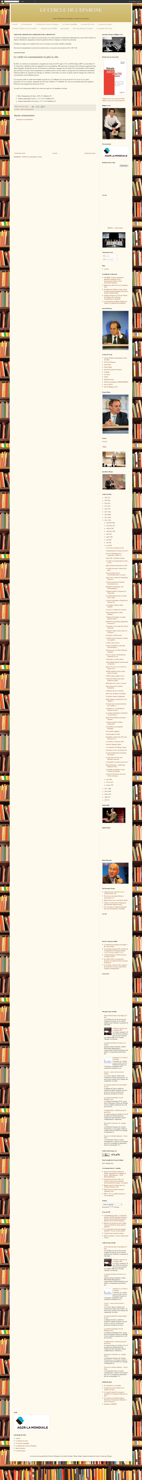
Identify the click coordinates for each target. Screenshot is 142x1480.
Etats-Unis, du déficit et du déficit (116, 694)
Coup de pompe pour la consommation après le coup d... (116, 574)
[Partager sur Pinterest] (44, 107)
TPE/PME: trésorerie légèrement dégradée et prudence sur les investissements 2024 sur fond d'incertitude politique (113, 280)
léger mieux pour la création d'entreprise (114, 687)
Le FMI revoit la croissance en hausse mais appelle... (117, 639)
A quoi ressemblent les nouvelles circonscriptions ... (115, 646)
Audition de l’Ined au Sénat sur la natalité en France (114, 1389)
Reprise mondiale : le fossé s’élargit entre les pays (116, 1236)
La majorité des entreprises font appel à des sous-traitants (115, 945)
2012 (106, 520)
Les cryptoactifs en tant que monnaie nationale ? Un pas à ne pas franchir (115, 1230)
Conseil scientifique (45, 44)
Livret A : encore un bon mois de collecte (114, 1073)
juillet (108, 537)
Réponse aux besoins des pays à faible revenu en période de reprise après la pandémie (115, 1225)
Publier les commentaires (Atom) (32, 157)
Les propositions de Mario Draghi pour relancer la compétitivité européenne (115, 302)
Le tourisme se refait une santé (115, 741)
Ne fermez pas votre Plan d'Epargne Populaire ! (116, 651)
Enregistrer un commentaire (24, 119)
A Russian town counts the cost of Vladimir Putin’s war (114, 893)
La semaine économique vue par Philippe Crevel (113, 1098)
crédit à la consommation (27, 109)
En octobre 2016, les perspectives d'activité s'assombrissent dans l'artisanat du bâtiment (116, 961)
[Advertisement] (54, 136)
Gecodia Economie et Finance (113, 370)
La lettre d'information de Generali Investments (116, 754)
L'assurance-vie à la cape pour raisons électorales (117, 627)
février (108, 782)
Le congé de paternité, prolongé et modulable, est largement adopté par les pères (115, 1394)
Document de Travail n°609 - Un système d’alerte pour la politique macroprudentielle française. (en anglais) (116, 1181)
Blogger (109, 1456)
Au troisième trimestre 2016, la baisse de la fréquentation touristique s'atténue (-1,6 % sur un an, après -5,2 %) (116, 950)
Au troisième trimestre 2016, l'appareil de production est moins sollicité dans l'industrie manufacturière (115, 966)
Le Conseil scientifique (69, 24)
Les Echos (107, 374)
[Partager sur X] (40, 107)
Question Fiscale (109, 379)
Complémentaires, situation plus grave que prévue (115, 1111)
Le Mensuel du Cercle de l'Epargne (47, 24)
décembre (109, 523)
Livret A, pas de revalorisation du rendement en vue (116, 655)
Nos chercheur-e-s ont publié (112, 1385)
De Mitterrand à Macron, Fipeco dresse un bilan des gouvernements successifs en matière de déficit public (116, 291)
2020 (106, 497)
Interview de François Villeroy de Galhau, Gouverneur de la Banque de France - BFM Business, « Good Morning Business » (115, 1174)
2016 (106, 509)
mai (107, 542)
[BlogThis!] (38, 107)
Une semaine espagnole (112, 731)
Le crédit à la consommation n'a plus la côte (116, 562)
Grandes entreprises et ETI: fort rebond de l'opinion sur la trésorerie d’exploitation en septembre (115, 297)
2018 (106, 503)
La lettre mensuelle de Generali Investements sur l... (115, 583)
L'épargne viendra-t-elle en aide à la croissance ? (116, 631)
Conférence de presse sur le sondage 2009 (120, 1029)
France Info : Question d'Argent (115, 558)
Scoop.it (104, 441)
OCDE (106, 377)
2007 (106, 800)
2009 (106, 794)
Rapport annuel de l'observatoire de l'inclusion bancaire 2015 (114, 1186)
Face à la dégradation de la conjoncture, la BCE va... (114, 554)
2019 (106, 500)
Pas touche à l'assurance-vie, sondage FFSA (115, 1124)
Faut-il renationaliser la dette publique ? (114, 613)
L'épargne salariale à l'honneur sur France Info (116, 592)
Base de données (20, 1448)
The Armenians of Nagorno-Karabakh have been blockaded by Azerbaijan (115, 908)
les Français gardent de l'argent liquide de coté (115, 1085)
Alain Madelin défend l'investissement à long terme (117, 663)
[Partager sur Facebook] (42, 107)
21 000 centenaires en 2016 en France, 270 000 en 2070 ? (115, 956)
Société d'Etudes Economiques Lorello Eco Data (115, 359)
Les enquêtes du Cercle (104, 28)
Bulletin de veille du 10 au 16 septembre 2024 (116, 286)
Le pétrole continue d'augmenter (115, 696)
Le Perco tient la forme (112, 643)
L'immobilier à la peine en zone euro (117, 762)
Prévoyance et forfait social (114, 635)
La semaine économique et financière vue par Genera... (117, 714)
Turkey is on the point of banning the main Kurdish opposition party (115, 903)
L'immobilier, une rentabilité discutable (114, 727)
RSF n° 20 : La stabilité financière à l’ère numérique (114, 1194)
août (107, 534)
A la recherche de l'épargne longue (116, 747)
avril (107, 545)
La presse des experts (105, 24)
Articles (107, 256)
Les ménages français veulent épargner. (114, 606)
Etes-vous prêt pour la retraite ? (83, 28)
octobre (108, 528)
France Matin (108, 367)
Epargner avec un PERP (49, 28)
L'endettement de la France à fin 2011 (117, 551)
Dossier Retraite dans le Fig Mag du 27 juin (115, 1016)
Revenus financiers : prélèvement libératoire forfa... (115, 766)
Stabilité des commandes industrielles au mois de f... (117, 622)
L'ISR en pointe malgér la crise (115, 676)
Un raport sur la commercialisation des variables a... (116, 705)
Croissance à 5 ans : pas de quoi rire (116, 750)
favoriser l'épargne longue (113, 744)
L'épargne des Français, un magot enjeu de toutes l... (116, 618)
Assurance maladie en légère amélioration (114, 723)
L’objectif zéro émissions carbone (114, 1233)
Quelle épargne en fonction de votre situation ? (116, 700)
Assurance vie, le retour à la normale (120, 1058)
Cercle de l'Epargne (110, 362)
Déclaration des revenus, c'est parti (116, 683)
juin (107, 540)
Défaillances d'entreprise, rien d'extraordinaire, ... (114, 587)
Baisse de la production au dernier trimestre (116, 718)
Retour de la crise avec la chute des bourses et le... (116, 667)
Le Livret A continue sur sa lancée (116, 610)
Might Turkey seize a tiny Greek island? (116, 900)
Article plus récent (19, 153)
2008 (106, 797)
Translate (116, 1207)
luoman (97, 1456)
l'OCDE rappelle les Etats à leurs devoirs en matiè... (115, 672)
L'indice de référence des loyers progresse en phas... (115, 679)
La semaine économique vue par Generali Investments (115, 770)
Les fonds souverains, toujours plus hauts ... (116, 569)
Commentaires (109, 259)
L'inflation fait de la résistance (115, 691)
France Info (107, 365)
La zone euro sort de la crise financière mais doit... (114, 758)
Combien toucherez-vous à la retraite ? (25, 28)
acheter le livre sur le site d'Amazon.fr (113, 100)
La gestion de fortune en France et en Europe (115, 1044)
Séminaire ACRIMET (110, 1404)
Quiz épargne (65, 28)
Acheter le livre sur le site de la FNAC (113, 99)
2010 (106, 791)
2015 (106, 512)
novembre (109, 526)
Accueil (14, 24)
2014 (106, 515)
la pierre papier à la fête (113, 734)
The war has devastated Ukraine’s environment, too (114, 897)
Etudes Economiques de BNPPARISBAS (116, 382)
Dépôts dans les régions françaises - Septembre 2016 (114, 1190)
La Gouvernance (26, 24)
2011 (106, 789)
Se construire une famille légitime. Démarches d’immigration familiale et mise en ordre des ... (115, 1400)
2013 (106, 517)
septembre (109, 531)
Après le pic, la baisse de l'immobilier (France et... (117, 578)
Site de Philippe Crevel (111, 387)
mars (107, 779)
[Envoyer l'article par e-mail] (32, 106)
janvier (108, 785)
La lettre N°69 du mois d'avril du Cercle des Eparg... (115, 775)
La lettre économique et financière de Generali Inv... (117, 601)
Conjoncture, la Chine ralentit (114, 659)
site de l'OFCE (108, 384)
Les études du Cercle (87, 24)
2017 (106, 506)
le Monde (107, 372)
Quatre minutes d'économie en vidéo (116, 565)
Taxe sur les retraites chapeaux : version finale (115, 1137)
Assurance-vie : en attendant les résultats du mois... (115, 709)
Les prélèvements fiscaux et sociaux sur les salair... (116, 597)
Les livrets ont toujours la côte (115, 548)
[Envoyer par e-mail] (36, 107)
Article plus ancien (89, 153)
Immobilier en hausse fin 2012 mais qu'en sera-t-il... (116, 738)
